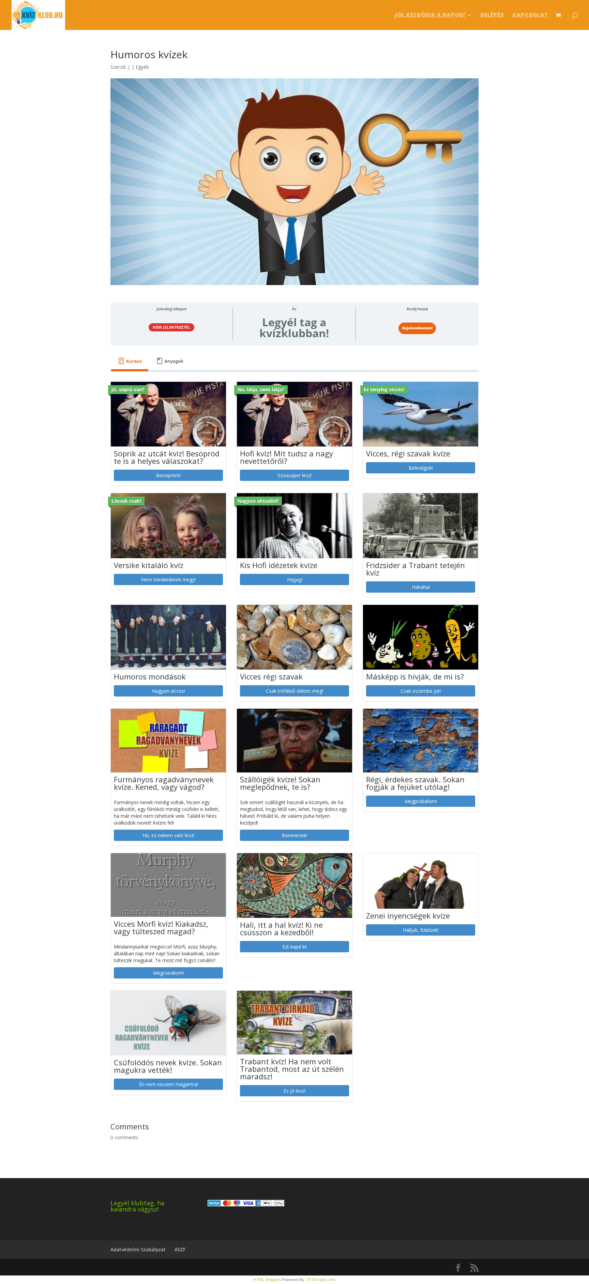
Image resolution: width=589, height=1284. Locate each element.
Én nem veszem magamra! (168, 1084)
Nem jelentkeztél (171, 327)
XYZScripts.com (321, 1279)
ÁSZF (180, 1249)
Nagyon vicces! (168, 691)
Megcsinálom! (168, 973)
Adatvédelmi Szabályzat (138, 1249)
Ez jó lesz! (294, 1090)
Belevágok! (421, 468)
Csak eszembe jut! (421, 691)
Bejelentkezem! (417, 328)
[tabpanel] (294, 745)
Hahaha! (421, 587)
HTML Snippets (267, 1279)
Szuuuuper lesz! (294, 475)
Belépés (492, 15)
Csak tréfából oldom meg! (294, 691)
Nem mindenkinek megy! (168, 579)
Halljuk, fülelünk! (420, 930)
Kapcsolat (530, 15)
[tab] (129, 361)
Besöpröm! (168, 475)
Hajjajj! (294, 579)
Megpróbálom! (421, 801)
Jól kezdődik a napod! (429, 15)
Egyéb (142, 67)
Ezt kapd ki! (294, 946)
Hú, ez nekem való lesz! (168, 835)
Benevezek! (294, 835)
